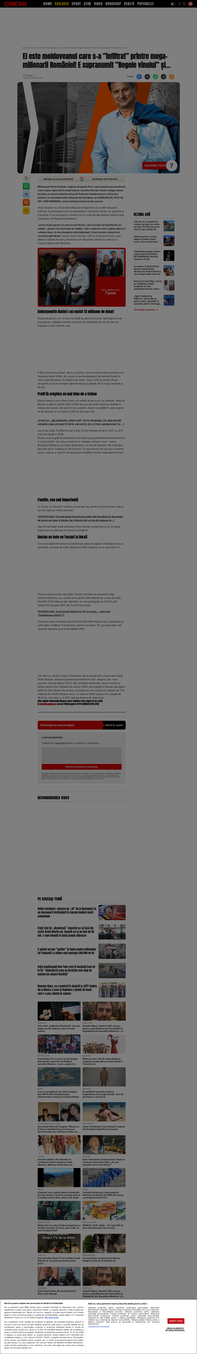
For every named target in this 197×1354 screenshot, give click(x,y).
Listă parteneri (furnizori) (98, 1327)
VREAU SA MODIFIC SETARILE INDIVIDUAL (175, 1329)
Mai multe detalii (51, 1318)
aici (22, 1337)
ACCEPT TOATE (176, 1321)
